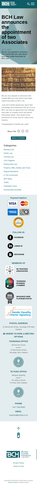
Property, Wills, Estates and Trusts (17, 168)
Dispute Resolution (11, 171)
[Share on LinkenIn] (26, 131)
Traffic (6, 182)
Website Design (12, 482)
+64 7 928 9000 (18, 407)
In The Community (11, 175)
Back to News (18, 138)
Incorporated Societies (12, 190)
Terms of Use (18, 466)
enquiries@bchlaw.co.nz (18, 415)
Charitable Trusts (10, 186)
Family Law (8, 153)
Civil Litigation (9, 160)
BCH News (8, 179)
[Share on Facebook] (18, 131)
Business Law (9, 149)
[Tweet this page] (22, 131)
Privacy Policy (18, 463)
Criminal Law (9, 157)
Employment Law (10, 164)
